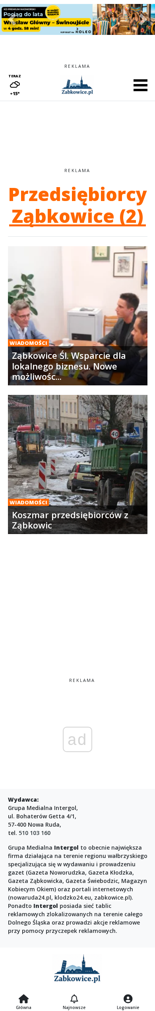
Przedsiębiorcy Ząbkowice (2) (77, 205)
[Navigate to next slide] (143, 19)
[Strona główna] (23, 999)
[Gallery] (77, 19)
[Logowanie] (128, 999)
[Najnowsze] (74, 999)
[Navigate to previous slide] (12, 19)
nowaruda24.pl (30, 897)
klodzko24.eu (72, 897)
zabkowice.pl (112, 897)
